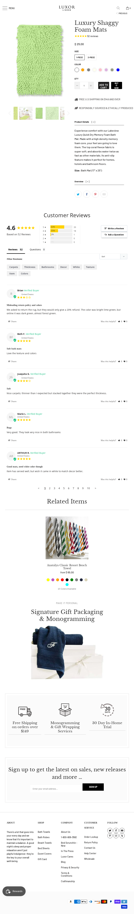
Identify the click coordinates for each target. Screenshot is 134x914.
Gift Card (42, 859)
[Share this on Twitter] (78, 194)
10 (88, 488)
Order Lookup (91, 837)
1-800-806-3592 (69, 837)
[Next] (67, 113)
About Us (65, 831)
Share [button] (14, 321)
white (76, 267)
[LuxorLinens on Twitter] (110, 830)
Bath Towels (44, 831)
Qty (76, 78)
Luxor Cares (67, 856)
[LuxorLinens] (67, 8)
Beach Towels (45, 842)
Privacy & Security (70, 867)
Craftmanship (68, 881)
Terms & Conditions (66, 874)
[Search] (119, 8)
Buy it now (116, 85)
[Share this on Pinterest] (95, 194)
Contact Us (89, 847)
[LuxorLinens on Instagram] (116, 835)
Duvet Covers (44, 853)
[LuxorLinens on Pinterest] (110, 835)
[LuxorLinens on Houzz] (122, 835)
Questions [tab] (35, 249)
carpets (13, 267)
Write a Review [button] (116, 228)
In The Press (67, 851)
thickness (29, 267)
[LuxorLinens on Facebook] (116, 830)
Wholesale (89, 858)
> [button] (95, 488)
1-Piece (79, 57)
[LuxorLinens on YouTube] (122, 830)
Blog (63, 862)
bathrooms (48, 267)
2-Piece (91, 57)
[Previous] (10, 113)
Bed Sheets (44, 848)
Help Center (90, 853)
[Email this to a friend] (104, 194)
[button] (120, 321)
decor (63, 267)
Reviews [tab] (12, 249)
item (12, 273)
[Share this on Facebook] (86, 194)
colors (24, 273)
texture (90, 267)
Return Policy (91, 842)
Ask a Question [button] (116, 234)
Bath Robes (44, 837)
